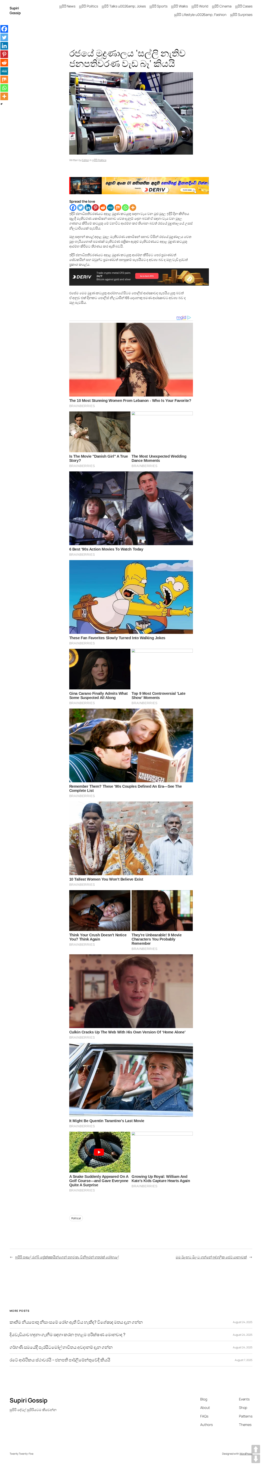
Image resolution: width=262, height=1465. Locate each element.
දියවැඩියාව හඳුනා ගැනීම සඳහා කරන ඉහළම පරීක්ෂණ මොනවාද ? (67, 1334)
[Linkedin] (88, 207)
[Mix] (118, 207)
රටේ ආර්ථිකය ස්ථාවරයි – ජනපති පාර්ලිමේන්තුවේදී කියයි (60, 1360)
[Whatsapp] (125, 207)
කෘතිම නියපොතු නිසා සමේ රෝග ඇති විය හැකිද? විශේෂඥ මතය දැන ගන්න (76, 1322)
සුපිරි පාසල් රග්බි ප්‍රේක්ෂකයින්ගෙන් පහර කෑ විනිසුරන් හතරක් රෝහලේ (67, 1257)
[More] (132, 207)
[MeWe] (110, 207)
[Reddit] (103, 207)
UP (255, 1449)
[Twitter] (80, 207)
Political (76, 1218)
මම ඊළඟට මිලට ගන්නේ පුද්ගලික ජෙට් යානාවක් (211, 1257)
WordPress (246, 1453)
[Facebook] (73, 207)
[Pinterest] (95, 207)
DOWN (255, 1458)
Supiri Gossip (15, 10)
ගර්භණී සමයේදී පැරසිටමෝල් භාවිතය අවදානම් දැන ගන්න (61, 1347)
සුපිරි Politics (99, 160)
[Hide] (1, 104)
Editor (85, 160)
